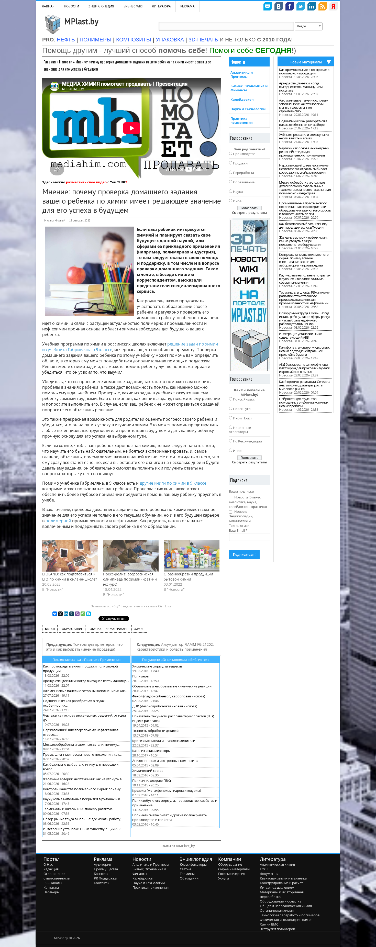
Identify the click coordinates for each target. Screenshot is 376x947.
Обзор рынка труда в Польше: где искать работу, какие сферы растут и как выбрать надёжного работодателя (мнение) (304, 318)
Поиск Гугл (241, 408)
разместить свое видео (86, 182)
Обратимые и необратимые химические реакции (172, 686)
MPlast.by (81, 21)
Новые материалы (306, 61)
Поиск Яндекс (244, 399)
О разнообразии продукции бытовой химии (188, 577)
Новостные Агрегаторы (240, 429)
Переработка (243, 172)
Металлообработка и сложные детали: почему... (81, 744)
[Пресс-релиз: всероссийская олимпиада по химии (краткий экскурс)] (131, 556)
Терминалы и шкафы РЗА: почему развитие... (79, 809)
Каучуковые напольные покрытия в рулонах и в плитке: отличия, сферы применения (304, 279)
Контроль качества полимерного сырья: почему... (83, 789)
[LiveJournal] (71, 613)
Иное (237, 201)
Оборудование (230, 864)
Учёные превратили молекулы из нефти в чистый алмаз (304, 136)
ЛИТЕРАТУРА (161, 6)
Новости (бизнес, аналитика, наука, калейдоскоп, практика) (248, 502)
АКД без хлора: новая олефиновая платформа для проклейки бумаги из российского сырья (304, 368)
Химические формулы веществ (157, 666)
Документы (269, 873)
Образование (244, 182)
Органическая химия (277, 910)
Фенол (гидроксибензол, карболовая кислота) (168, 696)
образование (72, 629)
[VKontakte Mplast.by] (278, 7)
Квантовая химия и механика (283, 878)
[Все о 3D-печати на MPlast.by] (249, 294)
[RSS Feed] (322, 7)
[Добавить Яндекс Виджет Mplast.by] (333, 7)
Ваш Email (238, 530)
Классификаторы (193, 864)
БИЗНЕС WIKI (133, 6)
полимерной (58, 520)
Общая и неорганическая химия (286, 906)
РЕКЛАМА (187, 6)
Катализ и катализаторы (151, 750)
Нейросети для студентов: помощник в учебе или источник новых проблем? (303, 402)
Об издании (189, 878)
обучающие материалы (108, 629)
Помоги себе (250, 50)
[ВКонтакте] (54, 613)
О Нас (48, 864)
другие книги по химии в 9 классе (173, 483)
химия (139, 629)
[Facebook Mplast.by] (289, 7)
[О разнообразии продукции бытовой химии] (191, 556)
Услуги (223, 878)
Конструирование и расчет (281, 883)
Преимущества (106, 869)
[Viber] (77, 613)
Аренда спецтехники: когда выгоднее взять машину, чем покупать (301, 87)
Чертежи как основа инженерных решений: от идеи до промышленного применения (304, 152)
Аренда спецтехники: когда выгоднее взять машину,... (86, 680)
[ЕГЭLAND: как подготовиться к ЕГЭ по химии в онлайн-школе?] (70, 556)
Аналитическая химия (277, 864)
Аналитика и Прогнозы (241, 74)
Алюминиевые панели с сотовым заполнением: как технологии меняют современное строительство (303, 105)
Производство (244, 153)
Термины (187, 873)
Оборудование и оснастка (280, 901)
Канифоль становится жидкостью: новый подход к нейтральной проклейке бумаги (304, 351)
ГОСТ (264, 869)
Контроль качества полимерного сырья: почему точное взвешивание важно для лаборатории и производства (304, 260)
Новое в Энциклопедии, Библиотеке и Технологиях (241, 518)
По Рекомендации (247, 441)
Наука (238, 191)
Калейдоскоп (241, 99)
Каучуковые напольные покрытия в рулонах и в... (82, 799)
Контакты (51, 887)
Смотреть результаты (249, 212)
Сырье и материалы (234, 869)
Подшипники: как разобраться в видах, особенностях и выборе (303, 123)
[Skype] (88, 613)
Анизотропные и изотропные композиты (165, 760)
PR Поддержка (105, 878)
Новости (71, 6)
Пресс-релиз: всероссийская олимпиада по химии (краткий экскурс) (130, 579)
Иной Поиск (242, 418)
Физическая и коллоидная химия (286, 919)
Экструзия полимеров (277, 929)
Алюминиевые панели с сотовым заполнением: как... (85, 690)
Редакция (51, 869)
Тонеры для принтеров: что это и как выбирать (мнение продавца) (84, 647)
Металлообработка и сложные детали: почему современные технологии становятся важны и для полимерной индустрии (305, 187)
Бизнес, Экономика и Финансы (249, 88)
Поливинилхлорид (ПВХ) (151, 780)
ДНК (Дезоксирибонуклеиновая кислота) (164, 706)
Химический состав (147, 770)
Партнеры (51, 892)
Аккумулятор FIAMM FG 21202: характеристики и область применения (175, 647)
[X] (60, 613)
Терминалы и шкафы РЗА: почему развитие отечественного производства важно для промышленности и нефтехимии (304, 297)
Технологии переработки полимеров (289, 915)
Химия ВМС (269, 924)
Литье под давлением (277, 887)
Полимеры (140, 676)
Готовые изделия (231, 873)
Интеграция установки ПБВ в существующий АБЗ (82, 829)
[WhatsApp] (83, 613)
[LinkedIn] (66, 613)
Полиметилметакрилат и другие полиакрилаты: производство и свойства (170, 817)
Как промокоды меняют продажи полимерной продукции (304, 71)
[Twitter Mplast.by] (300, 7)
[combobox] (309, 26)
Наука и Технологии (248, 109)
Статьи (185, 869)
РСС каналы (52, 883)
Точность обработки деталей (155, 730)
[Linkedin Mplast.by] (311, 7)
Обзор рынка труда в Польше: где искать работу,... (83, 819)
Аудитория (102, 864)
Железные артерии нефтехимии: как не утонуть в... (83, 779)
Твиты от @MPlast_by (178, 845)
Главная (49, 61)
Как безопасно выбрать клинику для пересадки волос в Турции (303, 225)
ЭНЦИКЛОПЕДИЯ (101, 6)
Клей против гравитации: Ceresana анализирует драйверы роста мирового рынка (304, 385)
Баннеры (101, 873)
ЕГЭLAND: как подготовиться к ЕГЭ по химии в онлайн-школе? (69, 577)
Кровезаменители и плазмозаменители (163, 740)
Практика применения (241, 120)
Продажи (240, 163)
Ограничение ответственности (56, 876)
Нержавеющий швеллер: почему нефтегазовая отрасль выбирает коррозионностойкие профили (304, 169)
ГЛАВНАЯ (47, 6)
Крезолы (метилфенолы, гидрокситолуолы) (166, 790)
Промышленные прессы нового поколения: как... (82, 754)
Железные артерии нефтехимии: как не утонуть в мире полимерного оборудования (303, 241)
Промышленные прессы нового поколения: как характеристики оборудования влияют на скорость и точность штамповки (305, 208)
